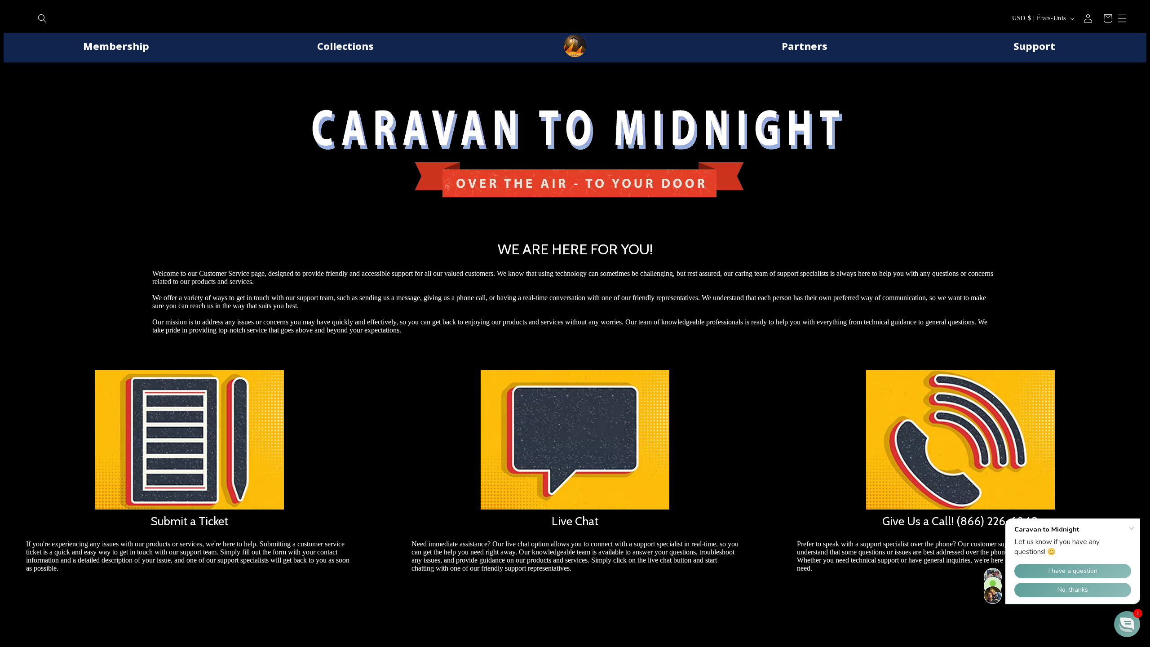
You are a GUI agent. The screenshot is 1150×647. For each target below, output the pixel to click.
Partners (804, 46)
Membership (116, 46)
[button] (42, 18)
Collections (345, 46)
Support (1034, 46)
